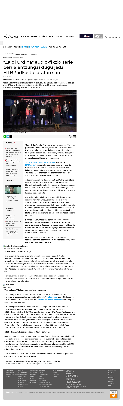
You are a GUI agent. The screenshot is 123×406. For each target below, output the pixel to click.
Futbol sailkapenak (44, 382)
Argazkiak (56, 374)
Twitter (110, 375)
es (113, 37)
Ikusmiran (33, 380)
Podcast (20, 386)
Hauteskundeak (72, 375)
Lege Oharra (46, 392)
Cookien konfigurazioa (70, 392)
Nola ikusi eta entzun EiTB (76, 386)
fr (119, 37)
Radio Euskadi (22, 374)
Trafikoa (69, 373)
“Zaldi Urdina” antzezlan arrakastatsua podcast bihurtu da (12, 198)
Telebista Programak (12, 374)
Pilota (40, 376)
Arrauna (41, 378)
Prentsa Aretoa (72, 387)
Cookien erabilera (56, 392)
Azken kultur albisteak (16, 363)
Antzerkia (47, 363)
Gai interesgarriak (73, 381)
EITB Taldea (32, 363)
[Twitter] (10, 136)
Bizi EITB (44, 47)
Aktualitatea (33, 372)
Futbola (41, 372)
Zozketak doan (72, 376)
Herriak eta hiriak (73, 383)
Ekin (64, 47)
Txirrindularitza (43, 374)
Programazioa (10, 372)
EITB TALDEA (98, 36)
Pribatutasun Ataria (35, 392)
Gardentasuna (83, 392)
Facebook (111, 373)
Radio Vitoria (22, 376)
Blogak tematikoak (73, 384)
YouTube (111, 383)
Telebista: (9, 370)
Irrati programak (23, 384)
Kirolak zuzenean (44, 386)
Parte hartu (70, 380)
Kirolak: (42, 370)
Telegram (111, 379)
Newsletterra (112, 370)
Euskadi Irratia (22, 372)
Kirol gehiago (42, 380)
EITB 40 (24, 47)
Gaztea (20, 378)
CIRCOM (17, 47)
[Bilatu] (106, 37)
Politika (32, 376)
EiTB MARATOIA (33, 47)
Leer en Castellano (21, 54)
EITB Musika (22, 380)
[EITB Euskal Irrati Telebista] (11, 34)
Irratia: (21, 370)
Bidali (74, 136)
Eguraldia (33, 382)
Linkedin (110, 381)
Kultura (32, 378)
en (116, 37)
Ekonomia (33, 374)
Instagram (111, 377)
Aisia (40, 363)
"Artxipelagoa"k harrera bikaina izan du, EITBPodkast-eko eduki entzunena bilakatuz (13, 152)
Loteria (69, 378)
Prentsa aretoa (55, 47)
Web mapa (100, 392)
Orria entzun (9, 53)
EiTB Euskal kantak (24, 382)
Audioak (55, 376)
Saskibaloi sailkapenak (45, 384)
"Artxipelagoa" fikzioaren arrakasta (40, 162)
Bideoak (8, 376)
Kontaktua (92, 392)
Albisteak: (34, 370)
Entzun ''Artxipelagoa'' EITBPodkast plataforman (13, 223)
